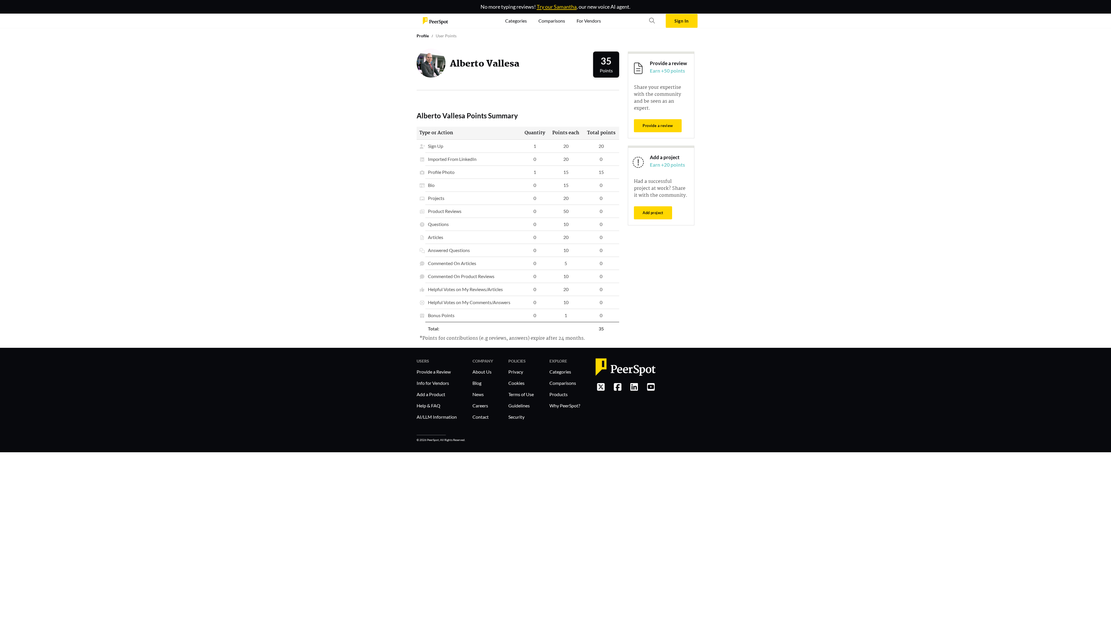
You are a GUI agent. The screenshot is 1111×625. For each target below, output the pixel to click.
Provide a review (658, 125)
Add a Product (431, 394)
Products (558, 394)
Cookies (516, 383)
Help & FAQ (428, 405)
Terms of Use (521, 394)
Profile (423, 35)
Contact (480, 417)
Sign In (681, 20)
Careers (480, 405)
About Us (482, 371)
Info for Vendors (433, 383)
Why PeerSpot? (564, 405)
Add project (653, 212)
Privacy (515, 371)
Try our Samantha (557, 6)
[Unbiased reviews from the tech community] (435, 21)
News (478, 394)
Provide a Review (434, 371)
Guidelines (519, 405)
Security (516, 417)
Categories (560, 371)
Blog (476, 383)
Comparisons (562, 383)
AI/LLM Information (437, 417)
